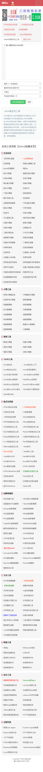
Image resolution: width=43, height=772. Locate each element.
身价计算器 (7, 188)
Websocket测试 (29, 648)
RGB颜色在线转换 (10, 635)
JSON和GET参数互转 (31, 389)
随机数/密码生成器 (30, 625)
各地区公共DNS (9, 658)
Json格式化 (7, 365)
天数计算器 (7, 228)
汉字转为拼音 (8, 591)
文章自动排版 (28, 581)
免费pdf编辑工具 (29, 163)
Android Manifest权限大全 (33, 747)
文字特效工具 (8, 610)
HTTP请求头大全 (29, 732)
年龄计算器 (27, 213)
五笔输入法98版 (9, 257)
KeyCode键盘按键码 (11, 563)
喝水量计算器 (8, 183)
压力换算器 (7, 310)
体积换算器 (27, 305)
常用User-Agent (9, 728)
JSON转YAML (8, 394)
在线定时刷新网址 (10, 695)
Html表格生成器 (9, 466)
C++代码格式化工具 (10, 442)
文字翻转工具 (8, 605)
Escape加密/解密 (9, 509)
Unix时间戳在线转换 (11, 630)
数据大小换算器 (29, 324)
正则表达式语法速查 (30, 481)
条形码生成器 (8, 543)
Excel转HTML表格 (30, 461)
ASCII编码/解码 (29, 553)
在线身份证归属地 (10, 282)
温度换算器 (27, 314)
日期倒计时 (27, 228)
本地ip (5, 648)
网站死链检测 (28, 705)
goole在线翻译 (8, 168)
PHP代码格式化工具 (11, 422)
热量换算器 (7, 305)
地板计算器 (27, 342)
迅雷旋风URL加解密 (11, 504)
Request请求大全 (9, 732)
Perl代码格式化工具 (30, 442)
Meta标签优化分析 (30, 710)
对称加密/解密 (28, 509)
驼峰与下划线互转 (10, 615)
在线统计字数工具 (10, 600)
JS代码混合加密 (10, 34)
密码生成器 (7, 533)
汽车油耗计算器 (29, 203)
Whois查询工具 (9, 710)
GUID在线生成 (8, 538)
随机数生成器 (8, 625)
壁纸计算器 (7, 342)
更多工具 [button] (26, 39)
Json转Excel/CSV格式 (11, 389)
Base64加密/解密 (29, 504)
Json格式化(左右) (10, 370)
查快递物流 (27, 193)
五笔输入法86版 (29, 252)
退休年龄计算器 (29, 218)
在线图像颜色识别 (10, 277)
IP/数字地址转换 (29, 543)
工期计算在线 (8, 233)
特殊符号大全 (28, 272)
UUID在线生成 (28, 533)
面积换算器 (27, 300)
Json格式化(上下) (30, 365)
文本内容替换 (8, 595)
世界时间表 (27, 257)
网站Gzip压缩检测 (10, 705)
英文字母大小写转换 (11, 620)
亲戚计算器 (27, 183)
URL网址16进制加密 (30, 499)
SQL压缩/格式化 (26, 34)
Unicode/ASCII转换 (10, 553)
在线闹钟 (26, 198)
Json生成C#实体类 (10, 375)
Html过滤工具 (28, 476)
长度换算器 (7, 314)
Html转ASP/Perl (9, 461)
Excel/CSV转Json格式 (31, 384)
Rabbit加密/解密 (29, 519)
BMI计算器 (7, 173)
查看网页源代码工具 (11, 680)
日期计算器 (7, 223)
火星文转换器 (28, 591)
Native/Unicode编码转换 (32, 558)
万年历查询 (27, 208)
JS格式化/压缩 (9, 29)
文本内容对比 (28, 595)
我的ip (5, 3)
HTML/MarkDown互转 (11, 471)
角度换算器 (7, 324)
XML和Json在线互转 (11, 384)
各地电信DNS (28, 658)
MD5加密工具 (8, 499)
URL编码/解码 (8, 558)
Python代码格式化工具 (31, 432)
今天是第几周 (8, 218)
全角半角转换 (28, 615)
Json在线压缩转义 (30, 370)
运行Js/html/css (9, 486)
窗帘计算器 (7, 347)
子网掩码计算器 (29, 295)
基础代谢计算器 (29, 173)
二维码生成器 (28, 242)
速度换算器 (27, 319)
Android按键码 (28, 563)
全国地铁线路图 (9, 203)
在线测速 (6, 163)
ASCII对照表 (27, 737)
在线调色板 (27, 700)
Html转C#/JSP (9, 456)
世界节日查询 (8, 267)
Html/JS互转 (8, 451)
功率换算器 (27, 310)
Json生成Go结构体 (10, 379)
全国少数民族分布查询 (31, 267)
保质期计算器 (8, 238)
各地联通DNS (8, 663)
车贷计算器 (27, 178)
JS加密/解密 (23, 29)
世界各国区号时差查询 (31, 262)
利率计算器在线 (9, 295)
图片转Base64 (9, 548)
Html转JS (27, 447)
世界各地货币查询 (10, 262)
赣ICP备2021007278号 (21, 761)
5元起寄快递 (28, 159)
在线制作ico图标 (9, 690)
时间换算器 (7, 319)
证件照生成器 (9, 159)
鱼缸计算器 (7, 208)
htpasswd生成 (28, 538)
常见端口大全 (28, 742)
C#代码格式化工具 (10, 427)
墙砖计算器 (7, 352)
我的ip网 (27, 759)
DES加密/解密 (28, 514)
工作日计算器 (28, 233)
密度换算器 (7, 329)
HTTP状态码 (8, 737)
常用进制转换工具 (29, 630)
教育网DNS (27, 667)
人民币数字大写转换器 (31, 620)
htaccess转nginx (29, 680)
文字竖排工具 (28, 600)
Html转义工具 (28, 451)
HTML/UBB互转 (29, 466)
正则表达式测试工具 (30, 471)
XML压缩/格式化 (29, 422)
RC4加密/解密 (8, 519)
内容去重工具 (28, 605)
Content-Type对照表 (30, 728)
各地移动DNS (28, 663)
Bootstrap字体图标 (10, 747)
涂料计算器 (27, 352)
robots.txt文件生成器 (30, 695)
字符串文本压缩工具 (30, 610)
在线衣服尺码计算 (29, 277)
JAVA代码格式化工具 (11, 39)
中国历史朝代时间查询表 (12, 272)
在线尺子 (26, 188)
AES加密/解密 (8, 514)
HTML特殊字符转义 (10, 742)
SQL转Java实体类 (30, 379)
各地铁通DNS (8, 667)
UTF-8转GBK (28, 548)
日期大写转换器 (9, 242)
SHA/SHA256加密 (29, 523)
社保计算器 (7, 178)
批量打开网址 (8, 700)
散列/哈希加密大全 (10, 528)
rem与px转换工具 (29, 685)
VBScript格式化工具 (10, 447)
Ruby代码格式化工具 (11, 437)
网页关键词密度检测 (11, 715)
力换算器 (26, 329)
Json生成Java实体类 (31, 375)
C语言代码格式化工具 (31, 437)
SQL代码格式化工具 (11, 432)
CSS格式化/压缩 (27, 25)
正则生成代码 (8, 476)
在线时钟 (6, 252)
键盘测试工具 (8, 568)
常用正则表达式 (9, 481)
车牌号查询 (7, 247)
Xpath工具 (27, 486)
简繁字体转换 (28, 586)
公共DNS (26, 653)
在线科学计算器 (9, 300)
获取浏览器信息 (9, 653)
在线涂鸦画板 (28, 247)
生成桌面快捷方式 (10, 685)
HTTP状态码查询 (29, 715)
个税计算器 (7, 193)
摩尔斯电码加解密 (29, 528)
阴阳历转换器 (28, 238)
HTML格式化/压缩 (10, 25)
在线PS (6, 213)
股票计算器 (27, 223)
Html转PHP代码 (29, 456)
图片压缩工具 (8, 198)
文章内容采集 (8, 586)
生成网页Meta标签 (30, 690)
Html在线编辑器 (9, 581)
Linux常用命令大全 (10, 752)
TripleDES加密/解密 (10, 523)
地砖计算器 (27, 347)
